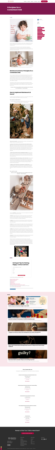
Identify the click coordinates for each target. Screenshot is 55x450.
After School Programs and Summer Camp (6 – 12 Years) (18, 284)
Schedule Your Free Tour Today (27, 433)
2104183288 (27, 420)
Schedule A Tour (44, 1)
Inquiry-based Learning (18, 286)
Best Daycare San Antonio (23, 444)
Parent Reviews (22, 445)
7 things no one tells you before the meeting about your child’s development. (24, 332)
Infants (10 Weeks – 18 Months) (14, 279)
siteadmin (40, 19)
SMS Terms (34, 448)
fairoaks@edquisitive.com (27, 378)
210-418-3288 (27, 379)
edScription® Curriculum (23, 443)
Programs (25, 1)
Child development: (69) (41, 27)
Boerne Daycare (33, 443)
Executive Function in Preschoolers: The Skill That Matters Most (21, 319)
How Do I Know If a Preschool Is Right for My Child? (18, 305)
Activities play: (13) (40, 33)
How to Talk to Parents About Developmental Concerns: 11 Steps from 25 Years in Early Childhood (26, 346)
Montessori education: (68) (41, 30)
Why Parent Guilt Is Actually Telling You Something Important (21, 359)
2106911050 (27, 399)
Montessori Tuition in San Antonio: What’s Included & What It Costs (23, 442)
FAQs (31, 442)
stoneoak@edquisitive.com (27, 409)
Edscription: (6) (39, 37)
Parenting (35, 1)
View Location (27, 381)
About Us (39, 1)
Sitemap (28, 448)
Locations (28, 1)
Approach (32, 1)
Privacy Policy (31, 448)
